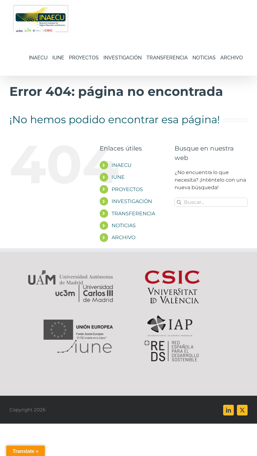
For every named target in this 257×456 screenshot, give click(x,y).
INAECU (122, 165)
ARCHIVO (123, 237)
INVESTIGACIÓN (132, 201)
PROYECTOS (127, 189)
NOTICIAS (124, 225)
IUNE (118, 177)
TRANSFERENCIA (133, 214)
